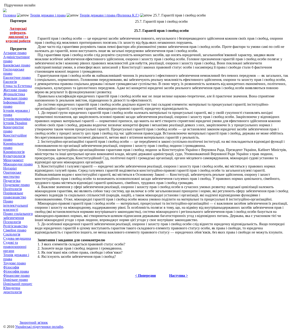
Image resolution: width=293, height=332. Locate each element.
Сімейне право (14, 230)
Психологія (12, 222)
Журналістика (14, 94)
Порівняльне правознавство (14, 195)
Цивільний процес (17, 284)
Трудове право (14, 263)
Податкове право (16, 185)
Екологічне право (17, 78)
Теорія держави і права (48, 15)
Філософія (11, 267)
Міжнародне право (18, 164)
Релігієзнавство (15, 226)
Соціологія (11, 234)
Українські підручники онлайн (39, 327)
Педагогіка (11, 181)
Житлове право (15, 90)
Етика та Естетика (17, 86)
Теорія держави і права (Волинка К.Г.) (109, 15)
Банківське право (16, 65)
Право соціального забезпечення (18, 216)
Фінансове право (16, 275)
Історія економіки (17, 119)
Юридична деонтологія (12, 290)
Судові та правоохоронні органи (14, 247)
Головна (9, 15)
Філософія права (16, 271)
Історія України (15, 123)
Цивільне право (15, 280)
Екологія (10, 82)
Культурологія (14, 156)
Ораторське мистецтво (12, 174)
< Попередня (145, 275)
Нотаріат (10, 168)
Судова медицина (17, 238)
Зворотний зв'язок (33, 322)
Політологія (12, 189)
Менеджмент (13, 160)
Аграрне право (15, 53)
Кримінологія (13, 152)
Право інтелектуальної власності (15, 205)
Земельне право (15, 98)
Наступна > (178, 275)
